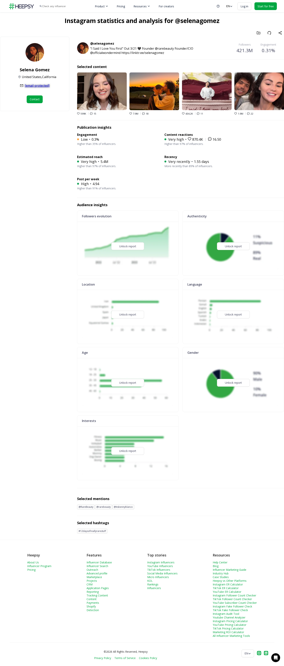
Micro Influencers (158, 577)
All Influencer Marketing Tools (231, 636)
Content (92, 599)
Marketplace (94, 577)
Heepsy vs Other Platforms (230, 581)
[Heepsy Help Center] (218, 6)
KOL (150, 581)
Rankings (152, 584)
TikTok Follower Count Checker (232, 599)
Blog (216, 566)
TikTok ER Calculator (226, 588)
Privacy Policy (102, 658)
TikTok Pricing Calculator (228, 628)
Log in (244, 6)
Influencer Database (99, 562)
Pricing (121, 6)
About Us (33, 562)
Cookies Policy (148, 658)
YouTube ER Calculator (227, 592)
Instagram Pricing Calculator (230, 621)
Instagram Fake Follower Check (232, 606)
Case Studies (221, 577)
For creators (166, 6)
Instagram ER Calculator (228, 584)
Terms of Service (125, 658)
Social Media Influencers (162, 573)
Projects (92, 581)
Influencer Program (39, 566)
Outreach (92, 570)
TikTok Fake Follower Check (230, 610)
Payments (93, 603)
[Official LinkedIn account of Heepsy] (266, 653)
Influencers (154, 588)
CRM (90, 584)
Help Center (220, 562)
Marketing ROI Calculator (228, 632)
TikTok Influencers (158, 570)
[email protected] (37, 85)
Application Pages (98, 588)
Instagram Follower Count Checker (234, 595)
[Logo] (21, 6)
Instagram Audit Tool (226, 614)
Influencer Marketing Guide (229, 570)
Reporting (93, 592)
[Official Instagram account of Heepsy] (259, 653)
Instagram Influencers (160, 562)
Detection (93, 610)
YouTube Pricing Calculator (229, 625)
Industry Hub (221, 573)
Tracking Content (97, 595)
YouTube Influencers (160, 566)
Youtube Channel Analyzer (229, 617)
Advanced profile (97, 573)
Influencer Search (97, 566)
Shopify (91, 606)
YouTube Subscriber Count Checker (235, 603)
